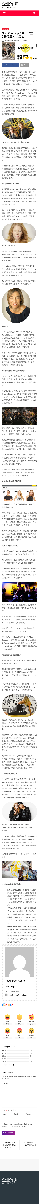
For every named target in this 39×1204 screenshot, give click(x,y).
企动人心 (5, 29)
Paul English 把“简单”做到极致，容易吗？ (10, 1145)
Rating (4, 1110)
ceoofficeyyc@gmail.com (18, 995)
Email (16, 1114)
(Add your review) (8, 1065)
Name (4, 1114)
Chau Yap (9, 986)
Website (28, 1114)
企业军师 (10, 4)
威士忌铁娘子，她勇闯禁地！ (29, 1144)
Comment (5, 1083)
